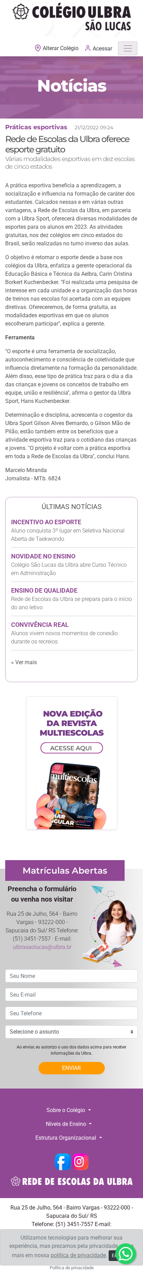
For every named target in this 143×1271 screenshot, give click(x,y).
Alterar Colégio (60, 48)
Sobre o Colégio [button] (66, 1110)
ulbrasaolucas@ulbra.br (42, 947)
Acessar (101, 48)
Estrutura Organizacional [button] (66, 1138)
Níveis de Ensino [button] (66, 1124)
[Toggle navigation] (127, 48)
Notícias (71, 86)
